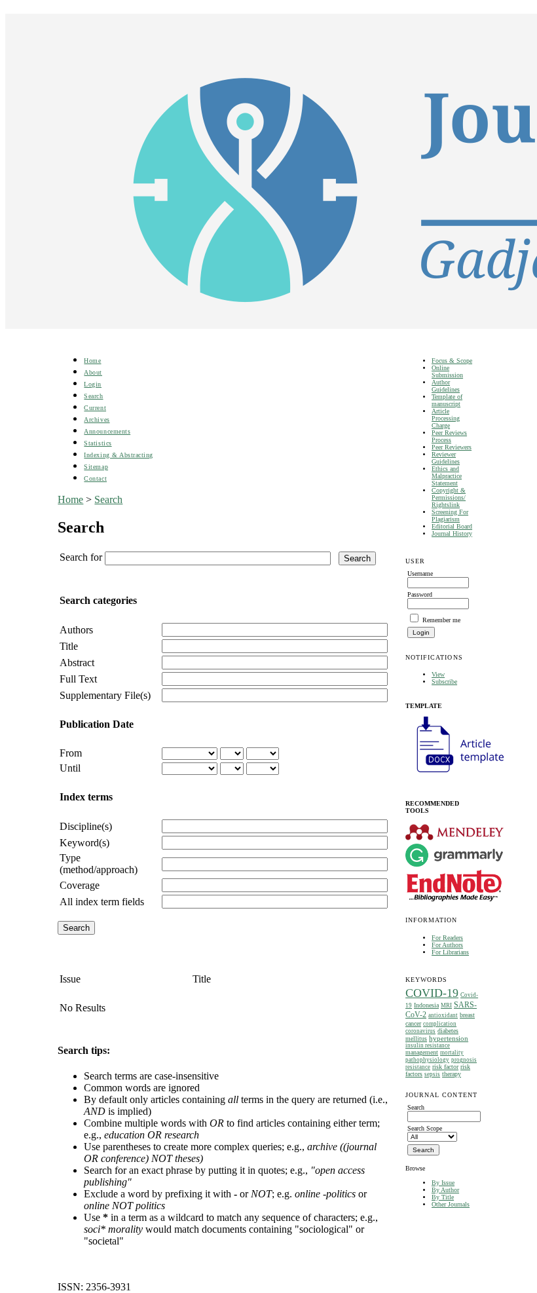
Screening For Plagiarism (450, 515)
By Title (443, 1197)
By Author (445, 1189)
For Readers (447, 937)
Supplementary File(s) (105, 695)
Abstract (77, 662)
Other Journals (451, 1204)
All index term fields (102, 901)
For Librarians (450, 952)
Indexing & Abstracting (118, 455)
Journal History (452, 533)
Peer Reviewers (452, 447)
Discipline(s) (86, 826)
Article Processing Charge (446, 418)
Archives (96, 419)
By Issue (443, 1182)
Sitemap (96, 466)
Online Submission (447, 371)
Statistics (97, 443)
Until (70, 768)
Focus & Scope (452, 360)
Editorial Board (452, 526)
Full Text (78, 678)
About (93, 372)
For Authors (447, 944)
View (438, 674)
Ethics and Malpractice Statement (447, 476)
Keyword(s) (84, 842)
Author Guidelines (446, 386)
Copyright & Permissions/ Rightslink (449, 497)
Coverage (80, 885)
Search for (81, 557)
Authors (76, 629)
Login (93, 384)
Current (95, 407)
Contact (95, 478)
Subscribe (444, 681)
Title (69, 646)
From (71, 753)
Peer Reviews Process (449, 436)
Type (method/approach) (99, 863)
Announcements (107, 431)
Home (92, 360)
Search (93, 396)
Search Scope (424, 1128)
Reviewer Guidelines (446, 458)
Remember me (441, 620)
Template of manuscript (447, 400)
